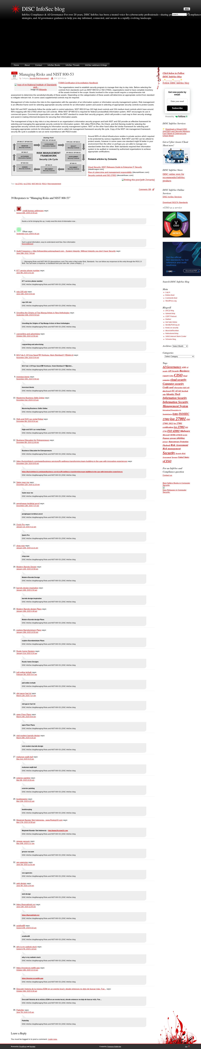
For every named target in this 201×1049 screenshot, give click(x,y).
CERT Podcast (170, 316)
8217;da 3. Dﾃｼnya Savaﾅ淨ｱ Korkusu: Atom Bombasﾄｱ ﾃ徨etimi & (44, 355)
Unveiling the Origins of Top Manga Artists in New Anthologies (42, 313)
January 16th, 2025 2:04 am (26, 590)
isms (175, 413)
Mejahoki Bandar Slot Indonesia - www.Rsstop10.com (39, 820)
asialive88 (20, 925)
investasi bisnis (22, 377)
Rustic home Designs (25, 651)
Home (16, 65)
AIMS (184, 367)
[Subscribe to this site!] (187, 10)
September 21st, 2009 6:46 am (27, 234)
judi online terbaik (24, 672)
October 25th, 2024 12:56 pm (27, 336)
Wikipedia (43, 90)
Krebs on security (171, 328)
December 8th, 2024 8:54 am (27, 421)
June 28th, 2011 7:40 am (25, 253)
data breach (167, 391)
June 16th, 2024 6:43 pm (25, 294)
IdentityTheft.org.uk (172, 325)
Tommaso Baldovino (114, 1046)
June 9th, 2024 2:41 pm (25, 273)
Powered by (169, 117)
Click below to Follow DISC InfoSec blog (173, 74)
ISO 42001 (173, 431)
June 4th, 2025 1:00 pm (25, 886)
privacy (165, 441)
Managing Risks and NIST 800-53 (46, 74)
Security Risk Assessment (39, 78)
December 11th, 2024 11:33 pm (28, 485)
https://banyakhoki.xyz (26, 904)
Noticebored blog (171, 333)
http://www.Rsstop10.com (58, 830)
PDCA (44, 184)
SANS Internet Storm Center (175, 336)
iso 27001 (19, 184)
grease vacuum (23, 841)
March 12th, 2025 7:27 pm (26, 696)
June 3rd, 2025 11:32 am (25, 865)
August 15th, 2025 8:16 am (26, 928)
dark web (186, 387)
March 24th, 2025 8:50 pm (26, 717)
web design (21, 883)
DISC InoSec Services (172, 197)
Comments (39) (145, 189)
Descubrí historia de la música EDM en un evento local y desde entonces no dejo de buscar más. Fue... (61, 989)
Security (169, 452)
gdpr (164, 394)
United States (183, 457)
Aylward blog (170, 313)
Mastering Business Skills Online (30, 398)
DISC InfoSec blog (43, 8)
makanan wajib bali (24, 757)
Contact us (167, 475)
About (27, 65)
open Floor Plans (23, 714)
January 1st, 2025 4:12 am (26, 527)
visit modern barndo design (28, 735)
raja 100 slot (21, 291)
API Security (173, 371)
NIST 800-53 (36, 184)
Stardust (32, 1046)
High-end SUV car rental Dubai (29, 419)
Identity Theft (173, 394)
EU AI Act (176, 390)
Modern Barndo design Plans (29, 609)
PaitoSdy (20, 1010)
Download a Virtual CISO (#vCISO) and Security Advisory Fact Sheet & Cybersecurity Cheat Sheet (176, 132)
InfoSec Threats (72, 65)
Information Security (175, 398)
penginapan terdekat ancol (28, 503)
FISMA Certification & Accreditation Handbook (78, 83)
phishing (181, 438)
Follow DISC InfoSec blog (176, 82)
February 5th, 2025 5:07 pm (26, 674)
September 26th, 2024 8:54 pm (27, 315)
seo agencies (22, 862)
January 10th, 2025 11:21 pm (27, 548)
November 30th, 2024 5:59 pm (27, 379)
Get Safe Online (171, 322)
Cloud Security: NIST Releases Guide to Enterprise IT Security (115, 167)
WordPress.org (171, 301)
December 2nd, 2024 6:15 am (27, 400)
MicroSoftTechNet (172, 331)
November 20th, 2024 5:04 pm (27, 358)
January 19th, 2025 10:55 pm (27, 632)
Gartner (168, 319)
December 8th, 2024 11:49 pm (27, 442)
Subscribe (177, 108)
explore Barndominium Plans (28, 630)
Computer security (173, 384)
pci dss (185, 435)
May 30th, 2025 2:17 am (25, 843)
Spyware (174, 457)
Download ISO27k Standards (175, 202)
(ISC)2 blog (169, 311)
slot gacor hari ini (23, 693)
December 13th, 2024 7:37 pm (27, 506)
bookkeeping (21, 799)
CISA (171, 375)
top (186, 1046)
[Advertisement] (100, 42)
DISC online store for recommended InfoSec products (174, 177)
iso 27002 (27, 184)
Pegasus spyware (169, 438)
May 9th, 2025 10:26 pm (25, 780)
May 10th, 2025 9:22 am (25, 801)
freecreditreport (27, 244)
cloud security (178, 380)
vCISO (167, 461)
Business (185, 371)
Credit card (168, 387)
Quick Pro (20, 524)
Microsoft (166, 435)
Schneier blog (170, 339)
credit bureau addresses (33, 210)
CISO (178, 375)
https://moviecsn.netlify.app (28, 968)
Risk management (54, 184)
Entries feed (169, 295)
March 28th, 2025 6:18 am (26, 738)
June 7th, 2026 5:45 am (25, 1012)
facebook (185, 391)
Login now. (52, 1039)
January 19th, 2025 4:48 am (26, 611)
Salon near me (22, 482)
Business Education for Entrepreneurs (32, 440)
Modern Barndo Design (26, 567)
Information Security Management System (175, 404)
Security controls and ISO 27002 (102, 175)
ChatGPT (166, 376)
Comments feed (171, 298)
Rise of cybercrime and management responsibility (110, 172)
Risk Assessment (179, 445)
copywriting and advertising (28, 334)
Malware (185, 431)
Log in (167, 292)
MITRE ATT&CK (176, 435)
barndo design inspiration (27, 588)
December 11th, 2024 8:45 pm (27, 463)
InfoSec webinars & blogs (96, 65)
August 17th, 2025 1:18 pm (26, 949)
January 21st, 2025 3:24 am (26, 653)
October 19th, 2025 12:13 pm (27, 970)
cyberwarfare (178, 387)
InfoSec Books (54, 65)
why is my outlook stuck (26, 947)
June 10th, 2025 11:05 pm (26, 907)
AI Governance (172, 367)
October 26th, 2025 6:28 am (26, 991)
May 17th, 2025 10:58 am (25, 822)
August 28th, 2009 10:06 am (26, 213)
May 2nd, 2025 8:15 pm (25, 759)
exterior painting (23, 778)
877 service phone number (28, 270)
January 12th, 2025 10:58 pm (27, 569)
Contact (38, 65)
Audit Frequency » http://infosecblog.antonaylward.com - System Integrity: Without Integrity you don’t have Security (66, 251)
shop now (20, 546)
